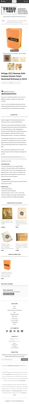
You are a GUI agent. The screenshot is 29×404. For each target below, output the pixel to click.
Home (3, 21)
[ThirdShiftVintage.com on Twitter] (7, 331)
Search (14, 324)
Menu (4, 1)
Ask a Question (9, 294)
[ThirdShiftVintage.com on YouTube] (22, 331)
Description (14, 114)
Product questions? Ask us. (9, 93)
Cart (27, 1)
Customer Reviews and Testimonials (14, 310)
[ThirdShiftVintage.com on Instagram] (18, 331)
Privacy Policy (14, 318)
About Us (14, 308)
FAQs (14, 312)
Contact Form (17, 341)
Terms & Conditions (14, 320)
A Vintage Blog (14, 322)
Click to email (16, 338)
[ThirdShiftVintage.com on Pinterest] (14, 331)
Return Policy (14, 316)
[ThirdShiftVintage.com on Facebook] (11, 331)
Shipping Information (14, 314)
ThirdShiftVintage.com (19, 401)
